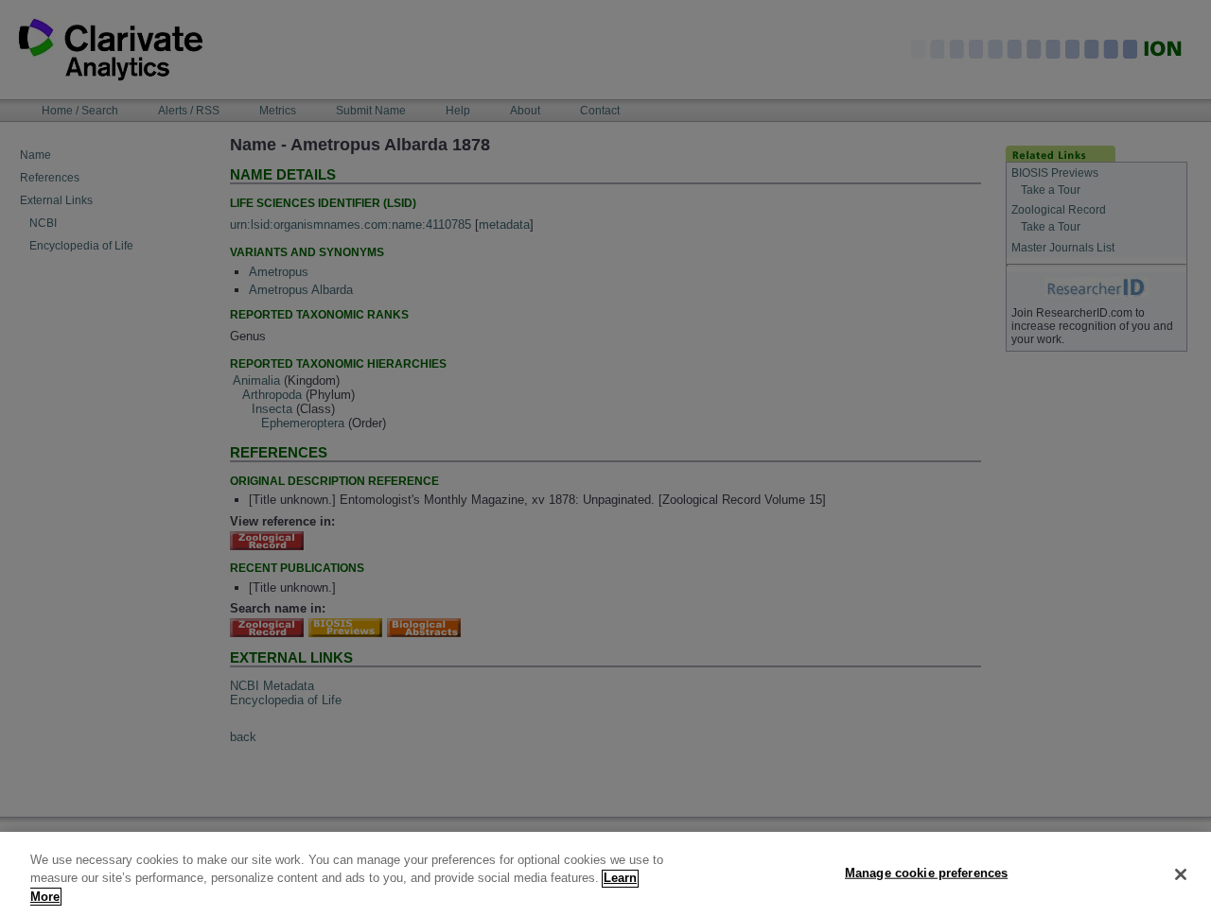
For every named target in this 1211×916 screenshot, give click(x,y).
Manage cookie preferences (926, 872)
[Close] (1181, 874)
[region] (605, 874)
